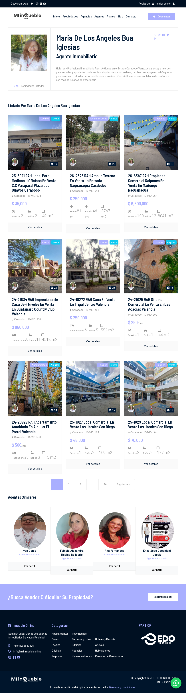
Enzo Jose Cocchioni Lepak (157, 552)
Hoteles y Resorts (105, 639)
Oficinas (56, 650)
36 (105, 484)
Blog (120, 16)
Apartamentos (60, 633)
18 (171, 164)
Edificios (76, 645)
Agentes (99, 16)
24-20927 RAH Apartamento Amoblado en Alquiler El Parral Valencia (34, 427)
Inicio (56, 16)
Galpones (57, 656)
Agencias (86, 16)
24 (55, 410)
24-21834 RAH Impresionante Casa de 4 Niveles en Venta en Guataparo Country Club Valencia (35, 306)
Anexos (99, 645)
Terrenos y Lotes (81, 639)
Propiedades (70, 16)
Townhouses (79, 633)
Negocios (77, 650)
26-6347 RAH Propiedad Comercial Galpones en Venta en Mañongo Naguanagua (146, 182)
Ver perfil (29, 566)
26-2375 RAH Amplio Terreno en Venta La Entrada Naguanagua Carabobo (92, 180)
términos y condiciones (122, 687)
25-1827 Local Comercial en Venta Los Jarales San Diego (92, 424)
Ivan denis (29, 550)
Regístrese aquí (162, 596)
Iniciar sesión (164, 3)
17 (113, 410)
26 (113, 287)
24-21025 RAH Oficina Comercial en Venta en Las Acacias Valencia (149, 304)
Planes (111, 16)
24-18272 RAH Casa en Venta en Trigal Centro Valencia (93, 302)
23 (55, 287)
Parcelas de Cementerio (109, 656)
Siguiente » (123, 484)
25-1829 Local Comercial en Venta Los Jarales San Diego (150, 424)
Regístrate (145, 3)
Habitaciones (102, 650)
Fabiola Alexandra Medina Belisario (72, 552)
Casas (55, 639)
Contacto (131, 16)
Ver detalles (35, 227)
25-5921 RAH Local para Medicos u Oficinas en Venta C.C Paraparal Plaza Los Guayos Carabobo (34, 182)
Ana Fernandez (114, 550)
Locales (56, 645)
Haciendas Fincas (82, 656)
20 (113, 164)
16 (171, 287)
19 (55, 164)
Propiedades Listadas (29, 86)
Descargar (163, 16)
